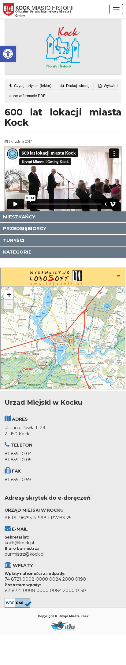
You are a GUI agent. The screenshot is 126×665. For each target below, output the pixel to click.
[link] (8, 54)
